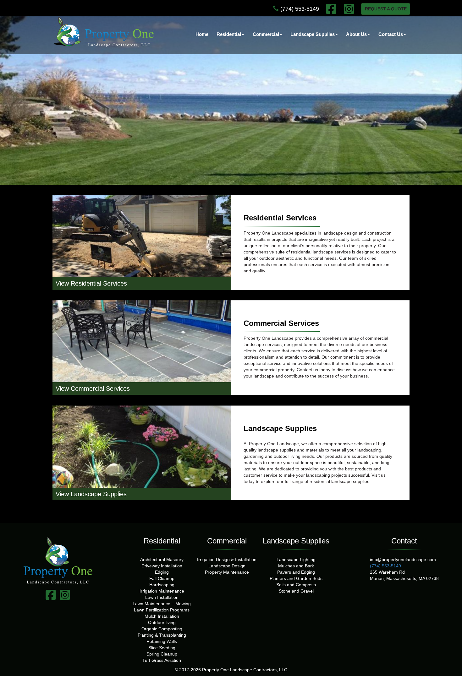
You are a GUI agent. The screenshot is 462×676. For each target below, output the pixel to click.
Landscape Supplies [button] (312, 34)
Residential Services (280, 218)
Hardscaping (161, 584)
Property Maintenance (227, 572)
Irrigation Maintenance (162, 591)
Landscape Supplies (280, 428)
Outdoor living (162, 622)
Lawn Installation (162, 597)
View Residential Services (91, 283)
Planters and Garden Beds (296, 578)
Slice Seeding (161, 647)
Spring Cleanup (161, 653)
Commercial (227, 541)
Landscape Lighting (296, 559)
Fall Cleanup (161, 578)
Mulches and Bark (296, 565)
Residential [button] (229, 34)
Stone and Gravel (296, 591)
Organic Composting (161, 628)
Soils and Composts (296, 584)
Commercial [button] (266, 34)
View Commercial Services (93, 388)
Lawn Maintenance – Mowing (162, 603)
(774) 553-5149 (299, 9)
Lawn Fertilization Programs (162, 609)
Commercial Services (281, 323)
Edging (162, 572)
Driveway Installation (161, 565)
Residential (162, 541)
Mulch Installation (162, 616)
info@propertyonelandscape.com (403, 559)
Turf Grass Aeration (161, 660)
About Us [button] (356, 34)
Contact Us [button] (390, 34)
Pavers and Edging (296, 572)
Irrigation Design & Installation (226, 559)
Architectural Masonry (162, 559)
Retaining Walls (161, 641)
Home (201, 34)
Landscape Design (226, 565)
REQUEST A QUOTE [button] (386, 8)
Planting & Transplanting (162, 635)
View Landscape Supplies (91, 494)
